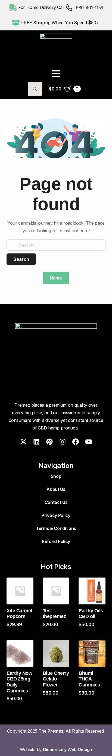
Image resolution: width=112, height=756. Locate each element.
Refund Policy (56, 541)
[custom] (23, 441)
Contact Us (56, 502)
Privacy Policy (56, 515)
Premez (56, 731)
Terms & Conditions (56, 528)
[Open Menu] (56, 73)
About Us (55, 489)
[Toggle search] (35, 89)
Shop (56, 476)
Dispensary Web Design (67, 749)
